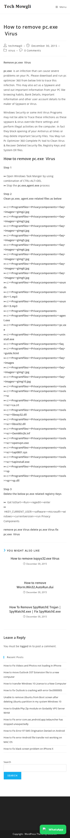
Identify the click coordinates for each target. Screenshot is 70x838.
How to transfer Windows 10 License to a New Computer (35, 683)
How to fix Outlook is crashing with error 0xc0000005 (33, 690)
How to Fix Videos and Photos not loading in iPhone (32, 665)
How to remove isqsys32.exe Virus (35, 558)
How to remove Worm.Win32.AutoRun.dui (35, 585)
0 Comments (32, 50)
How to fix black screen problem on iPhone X (28, 748)
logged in (26, 646)
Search (7, 762)
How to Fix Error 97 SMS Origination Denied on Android (34, 730)
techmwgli (15, 46)
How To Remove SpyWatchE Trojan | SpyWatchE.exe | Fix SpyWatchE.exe (35, 609)
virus (11, 50)
